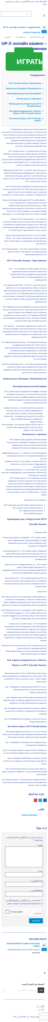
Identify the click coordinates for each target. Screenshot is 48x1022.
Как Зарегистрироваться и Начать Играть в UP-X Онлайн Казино (25, 112)
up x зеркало (36, 731)
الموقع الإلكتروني (37, 890)
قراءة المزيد (35, 952)
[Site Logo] (38, 17)
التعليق (40, 845)
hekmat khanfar (35, 37)
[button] (43, 11)
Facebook (45, 800)
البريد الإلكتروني (35, 800)
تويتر (40, 800)
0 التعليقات (7, 37)
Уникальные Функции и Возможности (23, 88)
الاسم (40, 871)
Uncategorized (20, 37)
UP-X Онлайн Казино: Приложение (25, 83)
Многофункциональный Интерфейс (24, 94)
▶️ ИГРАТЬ (28, 59)
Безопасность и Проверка (29, 99)
